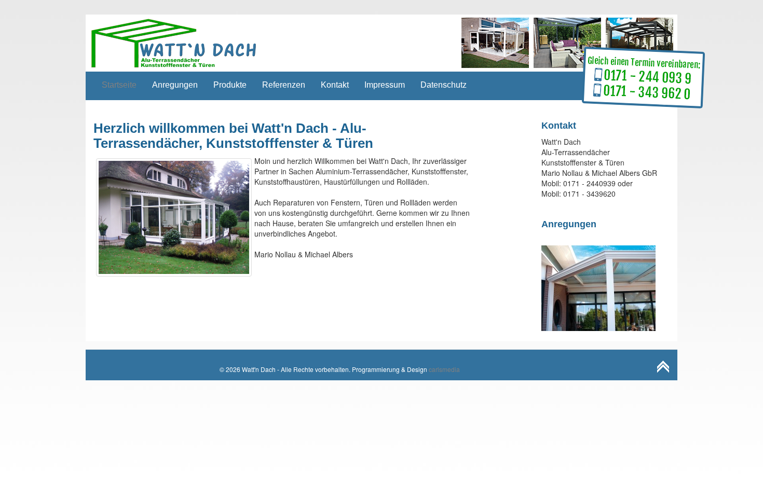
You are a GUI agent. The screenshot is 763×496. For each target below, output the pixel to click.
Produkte (230, 84)
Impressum (384, 84)
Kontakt (335, 84)
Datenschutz (443, 84)
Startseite (119, 84)
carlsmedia (444, 369)
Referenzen (283, 84)
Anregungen (175, 84)
